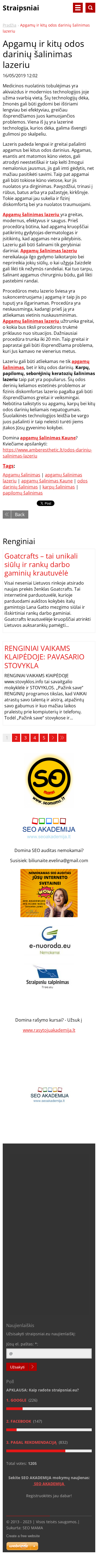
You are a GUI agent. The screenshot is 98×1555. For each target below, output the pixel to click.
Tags (8, 465)
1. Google (16, 1400)
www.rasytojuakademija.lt (49, 1030)
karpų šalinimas (58, 487)
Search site (90, 8)
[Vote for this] (49, 1408)
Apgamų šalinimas (21, 475)
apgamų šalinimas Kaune (47, 481)
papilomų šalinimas (23, 493)
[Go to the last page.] (62, 738)
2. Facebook (19, 1421)
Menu (78, 8)
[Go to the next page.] (53, 738)
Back (19, 514)
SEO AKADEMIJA (49, 1483)
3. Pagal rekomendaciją (32, 1442)
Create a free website (23, 1536)
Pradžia (9, 25)
